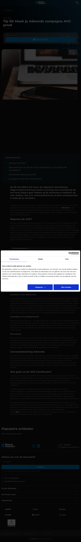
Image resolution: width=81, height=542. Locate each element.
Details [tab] (40, 259)
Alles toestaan (66, 287)
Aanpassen (39, 287)
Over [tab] (67, 259)
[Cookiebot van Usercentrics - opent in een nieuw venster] (70, 253)
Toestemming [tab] (14, 259)
